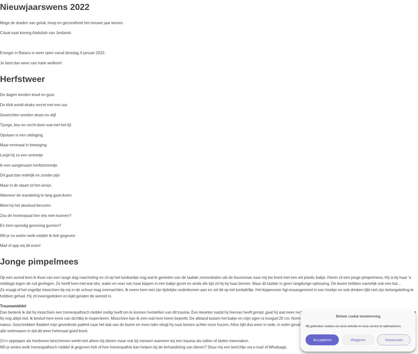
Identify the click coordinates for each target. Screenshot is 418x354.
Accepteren (322, 340)
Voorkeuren (394, 340)
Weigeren (358, 340)
